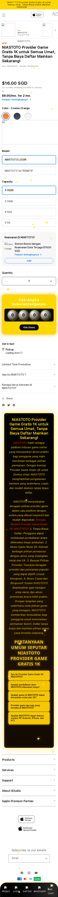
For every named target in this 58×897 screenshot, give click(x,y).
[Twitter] (9, 406)
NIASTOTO (20, 442)
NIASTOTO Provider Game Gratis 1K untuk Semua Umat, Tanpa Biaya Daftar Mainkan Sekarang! (29, 4)
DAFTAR (27, 891)
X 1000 (9, 201)
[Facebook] (4, 406)
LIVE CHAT (51, 891)
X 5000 (9, 190)
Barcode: (23, 66)
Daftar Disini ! (34, 7)
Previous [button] (3, 4)
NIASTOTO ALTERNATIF (19, 170)
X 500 (8, 212)
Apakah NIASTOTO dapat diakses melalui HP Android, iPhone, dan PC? (27, 718)
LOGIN (16, 891)
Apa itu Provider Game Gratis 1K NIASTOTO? (27, 675)
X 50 (7, 222)
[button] (29, 365)
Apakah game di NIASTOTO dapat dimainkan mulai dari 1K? (27, 696)
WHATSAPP (40, 891)
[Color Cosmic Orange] (6, 116)
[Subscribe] (45, 858)
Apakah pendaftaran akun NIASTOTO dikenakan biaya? (25, 685)
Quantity (7, 272)
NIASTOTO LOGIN (15, 159)
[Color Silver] (28, 116)
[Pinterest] (14, 406)
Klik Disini (29, 327)
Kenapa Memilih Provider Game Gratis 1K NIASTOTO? (29, 524)
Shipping (18, 87)
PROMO (6, 891)
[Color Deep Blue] (17, 116)
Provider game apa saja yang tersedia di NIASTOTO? (25, 706)
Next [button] (55, 4)
